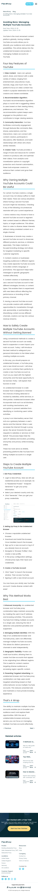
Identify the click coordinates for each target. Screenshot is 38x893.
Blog (20, 848)
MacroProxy (7, 11)
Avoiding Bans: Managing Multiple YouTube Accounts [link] (17, 14)
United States (5, 858)
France (3, 863)
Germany (4, 865)
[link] (7, 11)
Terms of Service (24, 861)
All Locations (5, 868)
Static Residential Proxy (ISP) (10, 850)
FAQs (20, 850)
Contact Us (22, 856)
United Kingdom (6, 861)
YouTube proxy (29, 676)
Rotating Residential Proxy (9, 848)
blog (14, 11)
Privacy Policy (23, 858)
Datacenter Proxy (6, 853)
